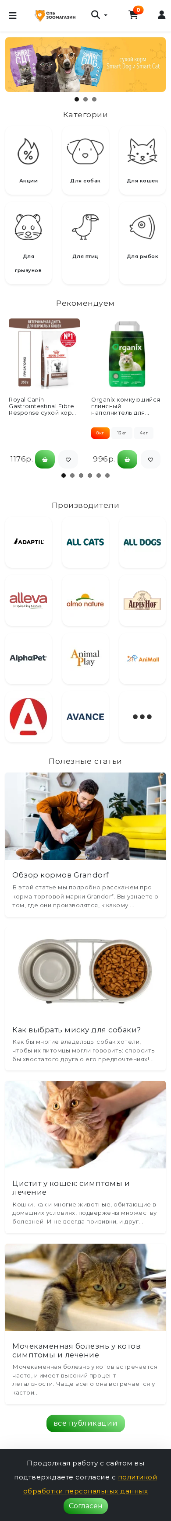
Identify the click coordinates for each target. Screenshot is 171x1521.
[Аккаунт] (162, 15)
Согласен (86, 1506)
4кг (144, 432)
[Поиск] (99, 15)
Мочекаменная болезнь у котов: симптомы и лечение (77, 1350)
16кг (122, 432)
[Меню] (12, 16)
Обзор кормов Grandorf (60, 875)
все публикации (85, 1423)
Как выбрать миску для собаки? (76, 1029)
